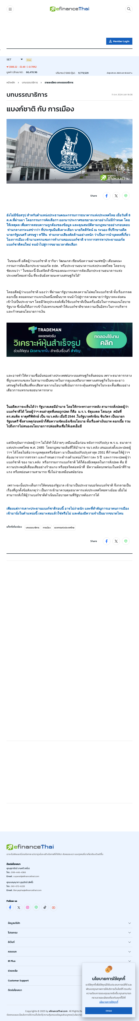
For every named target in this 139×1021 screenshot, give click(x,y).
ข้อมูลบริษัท (14, 923)
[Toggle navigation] (10, 9)
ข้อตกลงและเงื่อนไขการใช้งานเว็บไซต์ (24, 1014)
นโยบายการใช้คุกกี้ (108, 1002)
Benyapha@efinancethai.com (27, 890)
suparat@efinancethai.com (26, 876)
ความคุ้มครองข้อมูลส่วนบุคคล (58, 1014)
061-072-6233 (18, 886)
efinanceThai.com (58, 1011)
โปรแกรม (13, 933)
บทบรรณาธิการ (32, 527)
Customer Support (18, 980)
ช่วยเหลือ (13, 971)
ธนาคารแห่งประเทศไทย (64, 527)
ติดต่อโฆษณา (15, 990)
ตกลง (109, 1011)
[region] (69, 26)
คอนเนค (12, 952)
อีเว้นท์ (11, 942)
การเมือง (47, 527)
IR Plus (12, 961)
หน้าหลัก (11, 82)
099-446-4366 (18, 872)
